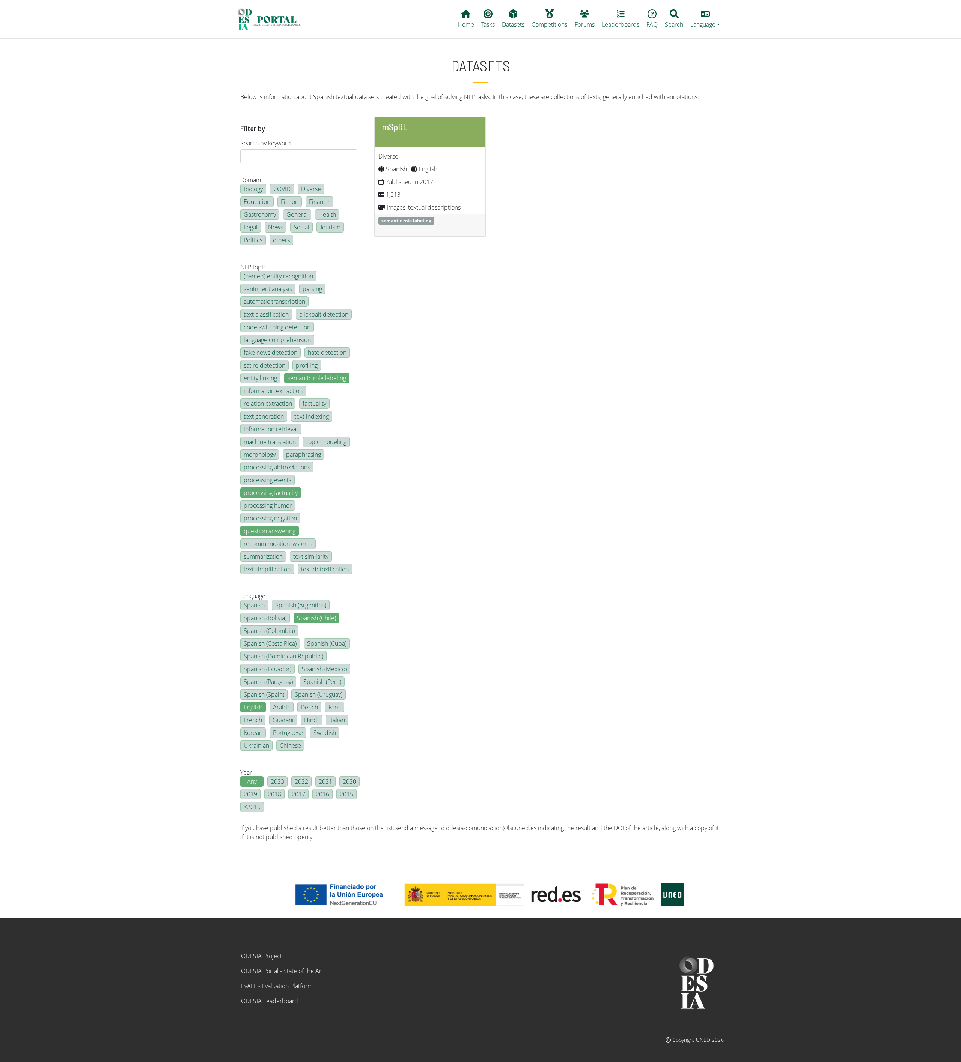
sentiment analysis (268, 289)
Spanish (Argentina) (300, 605)
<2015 (252, 807)
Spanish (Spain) (264, 694)
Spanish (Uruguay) (318, 694)
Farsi (334, 707)
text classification (266, 314)
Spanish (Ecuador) (267, 669)
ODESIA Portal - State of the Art (282, 971)
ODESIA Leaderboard (269, 1001)
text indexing (311, 416)
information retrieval (271, 429)
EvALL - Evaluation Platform (277, 986)
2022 (301, 781)
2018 (274, 794)
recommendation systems (278, 544)
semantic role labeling (317, 378)
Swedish (324, 733)
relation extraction (268, 403)
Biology (253, 189)
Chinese (290, 745)
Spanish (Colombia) (269, 631)
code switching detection (277, 327)
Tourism (330, 227)
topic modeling (326, 442)
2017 (298, 794)
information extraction (273, 391)
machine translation (270, 442)
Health (327, 214)
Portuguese (288, 733)
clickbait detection (323, 314)
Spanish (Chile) (316, 618)
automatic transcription (274, 301)
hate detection (327, 352)
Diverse (311, 189)
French (253, 720)
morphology (260, 454)
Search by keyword (265, 143)
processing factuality (271, 493)
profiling (307, 365)
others (281, 240)
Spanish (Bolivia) (265, 618)
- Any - (252, 781)
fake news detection (270, 352)
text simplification (267, 569)
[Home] (272, 19)
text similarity (310, 556)
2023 (277, 781)
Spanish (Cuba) (326, 643)
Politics (253, 240)
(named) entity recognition (278, 276)
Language (252, 596)
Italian (337, 720)
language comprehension (277, 340)
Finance (319, 202)
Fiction (289, 202)
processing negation (270, 518)
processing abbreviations (277, 467)
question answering (269, 531)
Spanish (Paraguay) (268, 682)
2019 (250, 794)
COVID (282, 189)
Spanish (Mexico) (324, 669)
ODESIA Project (261, 956)
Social (301, 227)
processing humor (268, 505)
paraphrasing (303, 454)
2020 (349, 781)
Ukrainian (256, 745)
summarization (263, 556)
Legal (251, 227)
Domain (250, 180)
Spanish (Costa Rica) (270, 643)
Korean (253, 733)
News (275, 227)
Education (257, 202)
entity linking (260, 378)
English (253, 707)
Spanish (254, 605)
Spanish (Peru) (322, 682)
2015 (346, 794)
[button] (705, 19)
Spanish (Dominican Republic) (283, 656)
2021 (325, 781)
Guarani (283, 720)
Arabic (281, 707)
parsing (312, 289)
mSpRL (394, 127)
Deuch (309, 707)
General (297, 214)
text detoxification (325, 569)
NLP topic (253, 267)
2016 (322, 794)
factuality (314, 403)
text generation (264, 416)
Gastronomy (260, 214)
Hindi (311, 720)
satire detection (264, 365)
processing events (267, 480)
